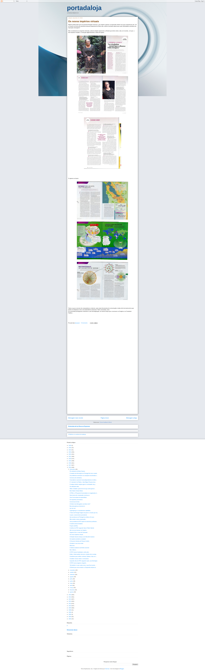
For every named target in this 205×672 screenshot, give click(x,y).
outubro (72, 572)
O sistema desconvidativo (76, 523)
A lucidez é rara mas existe (76, 543)
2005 (70, 614)
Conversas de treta (74, 501)
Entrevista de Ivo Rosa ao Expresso (79, 426)
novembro (72, 570)
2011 (70, 603)
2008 (70, 610)
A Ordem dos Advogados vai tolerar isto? (80, 504)
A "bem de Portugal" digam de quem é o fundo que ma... (84, 512)
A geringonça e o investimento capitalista (80, 510)
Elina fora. (72, 545)
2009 (70, 607)
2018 (70, 463)
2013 (70, 599)
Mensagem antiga (131, 418)
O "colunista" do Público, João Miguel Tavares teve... (83, 482)
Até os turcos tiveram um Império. (78, 530)
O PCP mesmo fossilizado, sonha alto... (80, 552)
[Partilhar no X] (94, 323)
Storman (107, 668)
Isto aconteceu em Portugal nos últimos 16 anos (82, 517)
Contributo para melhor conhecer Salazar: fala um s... (83, 556)
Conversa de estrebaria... (76, 477)
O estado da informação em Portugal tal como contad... (84, 473)
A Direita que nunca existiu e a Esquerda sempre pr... (83, 567)
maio (71, 583)
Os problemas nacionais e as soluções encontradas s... (84, 475)
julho (71, 578)
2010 (70, 605)
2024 (70, 450)
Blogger (122, 668)
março (72, 587)
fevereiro (72, 589)
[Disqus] (102, 348)
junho (71, 581)
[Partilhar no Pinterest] (97, 323)
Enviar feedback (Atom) (106, 422)
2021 (70, 456)
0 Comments (84, 323)
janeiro (72, 592)
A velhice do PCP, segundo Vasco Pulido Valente (82, 528)
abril (71, 585)
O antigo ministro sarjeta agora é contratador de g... (83, 484)
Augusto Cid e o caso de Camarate (78, 532)
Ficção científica (74, 525)
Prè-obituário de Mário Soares (77, 471)
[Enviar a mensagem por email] (91, 323)
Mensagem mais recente (75, 418)
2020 (70, 458)
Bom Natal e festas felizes (76, 490)
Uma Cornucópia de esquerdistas (78, 497)
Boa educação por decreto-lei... (78, 506)
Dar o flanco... (73, 549)
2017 (70, 465)
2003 (70, 618)
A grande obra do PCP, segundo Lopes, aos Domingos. (84, 560)
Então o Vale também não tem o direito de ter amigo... (83, 554)
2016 (70, 467)
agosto (72, 576)
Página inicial (105, 418)
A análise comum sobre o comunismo (79, 558)
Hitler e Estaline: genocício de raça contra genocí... (83, 488)
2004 (70, 616)
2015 (70, 594)
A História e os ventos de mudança (77, 434)
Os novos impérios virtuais (76, 534)
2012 (70, 601)
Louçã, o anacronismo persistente (78, 515)
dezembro (72, 469)
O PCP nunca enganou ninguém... (78, 563)
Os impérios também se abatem (78, 539)
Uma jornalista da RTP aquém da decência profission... (84, 521)
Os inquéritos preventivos (76, 499)
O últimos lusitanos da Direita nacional (79, 547)
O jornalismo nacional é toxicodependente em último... (83, 480)
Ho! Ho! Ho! (73, 508)
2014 (70, 597)
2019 (70, 460)
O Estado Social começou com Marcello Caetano (82, 536)
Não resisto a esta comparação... (78, 519)
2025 (70, 447)
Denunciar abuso (72, 630)
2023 (70, 452)
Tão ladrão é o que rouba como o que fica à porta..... (83, 565)
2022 (70, 454)
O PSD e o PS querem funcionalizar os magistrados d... (84, 493)
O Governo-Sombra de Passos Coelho (79, 541)
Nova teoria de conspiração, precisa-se (80, 495)
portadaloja (84, 7)
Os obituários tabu (74, 486)
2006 (70, 612)
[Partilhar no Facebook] (95, 323)
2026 (70, 445)
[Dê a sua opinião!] (92, 323)
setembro (72, 574)
